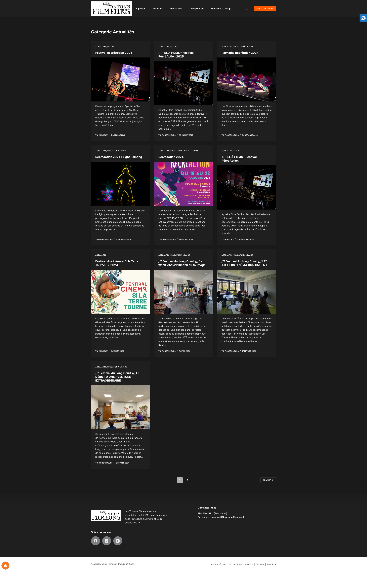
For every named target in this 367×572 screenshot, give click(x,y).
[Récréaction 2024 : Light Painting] (120, 184)
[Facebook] (95, 540)
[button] (363, 18)
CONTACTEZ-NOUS (265, 8)
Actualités (100, 46)
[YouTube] (117, 540)
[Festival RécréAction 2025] (120, 79)
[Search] (247, 9)
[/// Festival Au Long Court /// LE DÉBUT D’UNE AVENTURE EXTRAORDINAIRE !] (120, 407)
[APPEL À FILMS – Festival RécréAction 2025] (183, 83)
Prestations (176, 8)
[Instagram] (106, 540)
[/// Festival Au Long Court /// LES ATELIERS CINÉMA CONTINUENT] (246, 292)
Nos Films (158, 8)
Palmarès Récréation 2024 (240, 52)
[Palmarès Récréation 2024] (246, 79)
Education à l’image (221, 8)
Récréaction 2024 (171, 157)
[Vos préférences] (5, 566)
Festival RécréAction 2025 (113, 52)
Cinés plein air (196, 8)
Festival (111, 46)
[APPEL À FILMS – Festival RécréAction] (246, 187)
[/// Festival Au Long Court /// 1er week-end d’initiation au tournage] (183, 292)
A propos (140, 8)
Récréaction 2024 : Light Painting (118, 157)
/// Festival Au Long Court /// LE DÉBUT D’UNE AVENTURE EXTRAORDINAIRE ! (117, 376)
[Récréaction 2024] (183, 184)
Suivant (267, 480)
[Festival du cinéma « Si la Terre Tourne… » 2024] (120, 292)
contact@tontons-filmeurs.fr (228, 517)
